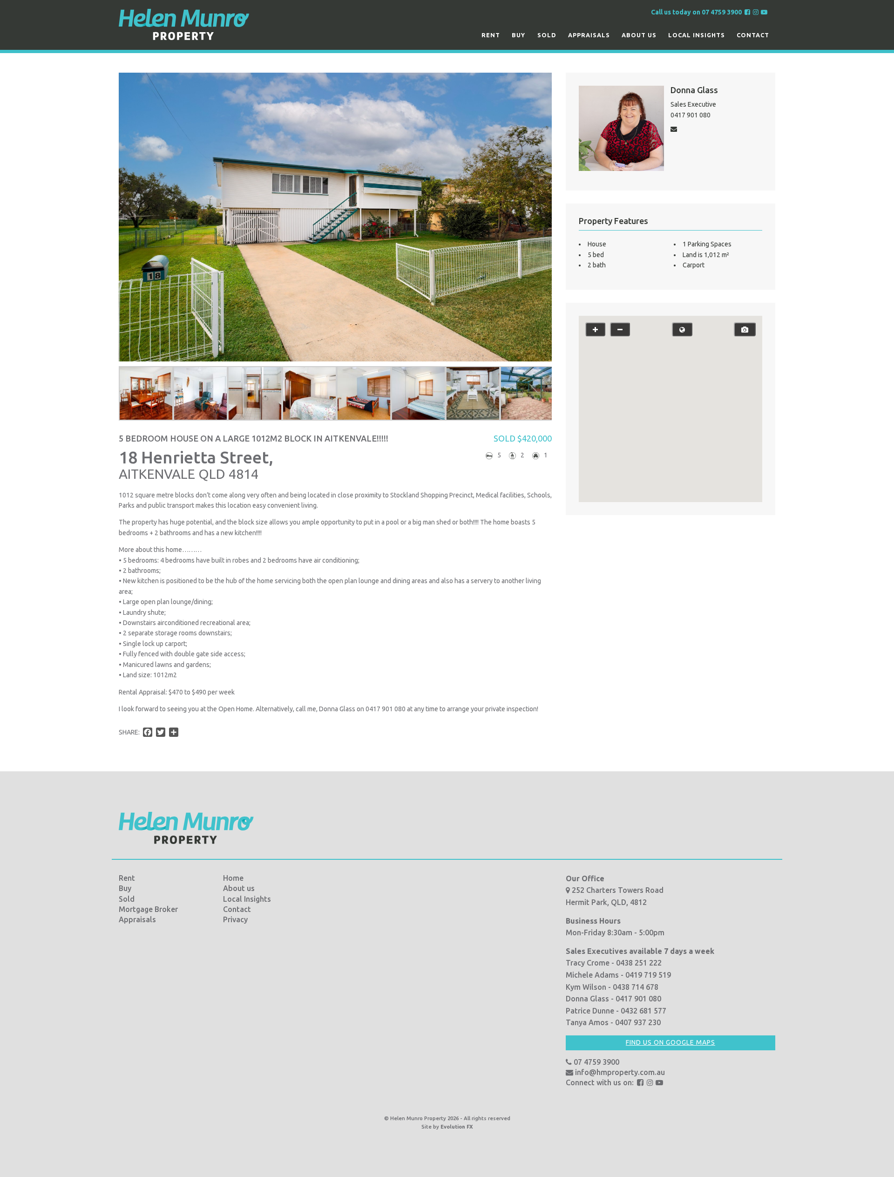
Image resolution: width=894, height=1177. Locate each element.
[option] (146, 393)
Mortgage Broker (148, 909)
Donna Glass (694, 90)
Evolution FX (456, 1126)
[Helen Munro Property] (184, 24)
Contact (753, 35)
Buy (518, 35)
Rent (490, 35)
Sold (546, 35)
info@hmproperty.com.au (619, 1072)
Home (233, 878)
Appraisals (589, 35)
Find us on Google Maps (670, 1042)
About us (639, 35)
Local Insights (696, 35)
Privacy (235, 919)
